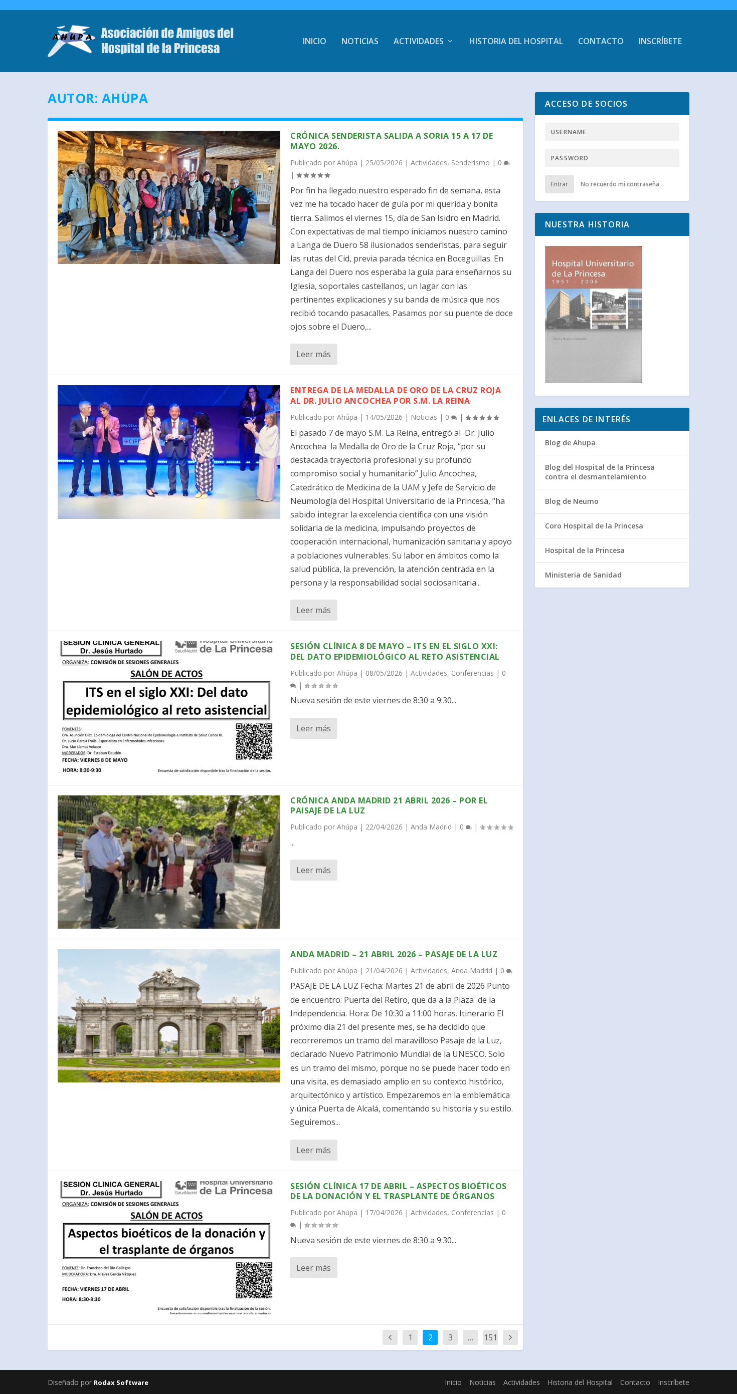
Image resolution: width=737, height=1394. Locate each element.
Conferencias (472, 673)
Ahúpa (347, 162)
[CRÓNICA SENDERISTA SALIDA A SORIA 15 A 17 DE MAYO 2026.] (169, 197)
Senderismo (470, 162)
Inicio (314, 42)
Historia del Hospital (516, 42)
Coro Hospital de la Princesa (594, 525)
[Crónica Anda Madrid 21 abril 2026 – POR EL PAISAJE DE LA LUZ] (169, 862)
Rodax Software (121, 1382)
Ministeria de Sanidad (583, 575)
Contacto (601, 42)
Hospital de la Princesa (585, 550)
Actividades (419, 42)
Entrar (559, 184)
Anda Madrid (431, 826)
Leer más (313, 354)
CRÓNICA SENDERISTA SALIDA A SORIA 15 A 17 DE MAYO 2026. (391, 141)
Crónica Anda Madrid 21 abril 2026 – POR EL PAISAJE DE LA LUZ (389, 805)
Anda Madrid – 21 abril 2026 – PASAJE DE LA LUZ (393, 954)
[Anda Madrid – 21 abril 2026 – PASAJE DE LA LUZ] (169, 1015)
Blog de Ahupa (570, 442)
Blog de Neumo (572, 501)
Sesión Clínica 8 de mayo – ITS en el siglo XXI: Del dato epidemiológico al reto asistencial (395, 651)
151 (490, 1337)
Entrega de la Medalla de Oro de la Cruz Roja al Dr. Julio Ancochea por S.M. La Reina (395, 395)
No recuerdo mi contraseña (620, 184)
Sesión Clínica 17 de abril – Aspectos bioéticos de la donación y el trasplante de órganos (398, 1191)
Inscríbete (660, 42)
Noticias (360, 42)
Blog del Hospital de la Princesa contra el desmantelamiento (600, 471)
